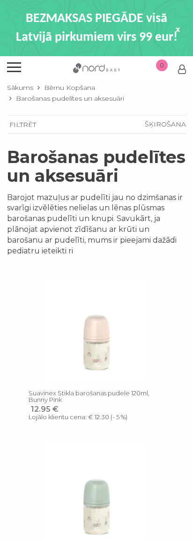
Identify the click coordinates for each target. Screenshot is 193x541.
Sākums (20, 87)
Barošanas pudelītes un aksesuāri (70, 98)
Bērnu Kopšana (69, 87)
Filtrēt (22, 124)
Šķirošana (165, 124)
